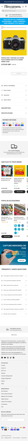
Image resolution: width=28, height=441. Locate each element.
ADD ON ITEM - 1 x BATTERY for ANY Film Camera (6, 219)
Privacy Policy (24, 437)
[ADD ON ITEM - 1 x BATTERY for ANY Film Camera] (7, 209)
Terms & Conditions (16, 437)
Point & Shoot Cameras (6, 393)
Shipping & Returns (8, 437)
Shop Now (21, 1)
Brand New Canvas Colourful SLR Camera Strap (19, 219)
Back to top (14, 334)
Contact (4, 39)
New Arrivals (5, 9)
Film (2, 406)
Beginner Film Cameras (6, 396)
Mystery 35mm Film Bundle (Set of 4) (6, 179)
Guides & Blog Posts (6, 378)
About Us (3, 368)
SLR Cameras (4, 391)
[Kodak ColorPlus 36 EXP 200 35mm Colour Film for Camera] (19, 171)
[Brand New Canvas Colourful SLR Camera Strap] (19, 209)
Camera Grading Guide (6, 376)
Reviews (3, 373)
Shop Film (21, 260)
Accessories (4, 404)
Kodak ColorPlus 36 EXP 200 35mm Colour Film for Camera (19, 181)
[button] (14, 77)
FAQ (3, 44)
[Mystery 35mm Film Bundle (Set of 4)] (7, 171)
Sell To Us (3, 370)
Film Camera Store (7, 435)
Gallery (4, 42)
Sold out (19, 73)
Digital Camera (4, 399)
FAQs (2, 383)
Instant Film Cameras (6, 401)
